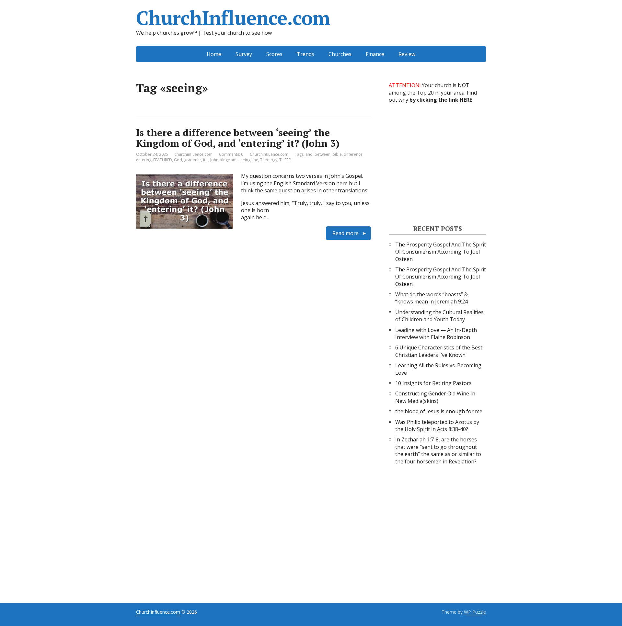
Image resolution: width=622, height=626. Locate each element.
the (255, 160)
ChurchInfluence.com (233, 18)
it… (205, 160)
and (309, 154)
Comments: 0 (231, 154)
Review (406, 54)
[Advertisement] (437, 163)
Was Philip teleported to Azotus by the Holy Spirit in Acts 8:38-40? (437, 425)
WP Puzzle (475, 612)
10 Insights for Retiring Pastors (433, 383)
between (322, 154)
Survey (244, 54)
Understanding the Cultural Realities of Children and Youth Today (439, 316)
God (178, 160)
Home (214, 54)
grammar (192, 160)
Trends (305, 54)
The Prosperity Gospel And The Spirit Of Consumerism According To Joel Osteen (440, 252)
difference (353, 154)
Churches (339, 54)
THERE (285, 160)
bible (337, 154)
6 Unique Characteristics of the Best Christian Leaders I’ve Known (438, 351)
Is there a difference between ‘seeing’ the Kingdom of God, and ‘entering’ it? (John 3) (238, 138)
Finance (375, 54)
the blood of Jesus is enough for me (438, 411)
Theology (268, 160)
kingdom (228, 160)
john (214, 160)
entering (143, 160)
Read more (345, 233)
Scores (274, 54)
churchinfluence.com (194, 154)
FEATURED (162, 160)
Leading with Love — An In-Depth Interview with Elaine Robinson (436, 333)
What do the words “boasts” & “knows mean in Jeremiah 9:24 (431, 298)
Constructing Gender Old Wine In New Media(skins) (435, 397)
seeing (244, 160)
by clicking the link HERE (440, 99)
